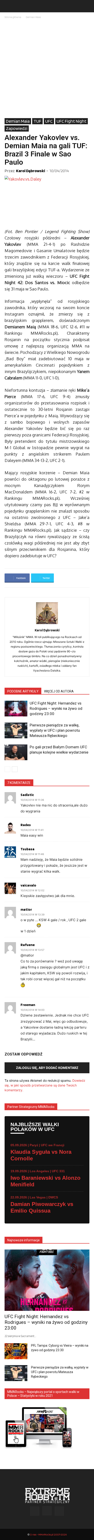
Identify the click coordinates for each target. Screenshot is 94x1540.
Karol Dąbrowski (30, 170)
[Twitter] (59, 1511)
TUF (37, 121)
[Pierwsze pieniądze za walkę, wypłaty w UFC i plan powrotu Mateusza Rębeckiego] (16, 730)
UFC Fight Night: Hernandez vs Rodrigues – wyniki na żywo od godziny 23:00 (56, 708)
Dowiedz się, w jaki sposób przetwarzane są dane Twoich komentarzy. (45, 1085)
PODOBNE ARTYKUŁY (23, 691)
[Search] (87, 6)
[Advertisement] (47, 69)
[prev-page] (7, 769)
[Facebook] (34, 1511)
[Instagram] (47, 1510)
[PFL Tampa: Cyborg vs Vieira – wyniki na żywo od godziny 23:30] (16, 1351)
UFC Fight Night (71, 121)
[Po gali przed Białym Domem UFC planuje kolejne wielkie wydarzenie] (16, 752)
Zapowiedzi (16, 128)
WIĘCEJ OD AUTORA (59, 691)
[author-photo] (47, 624)
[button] (7, 6)
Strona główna (13, 17)
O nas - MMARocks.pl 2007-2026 (48, 1534)
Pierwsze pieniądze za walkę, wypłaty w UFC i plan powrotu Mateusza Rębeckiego (55, 730)
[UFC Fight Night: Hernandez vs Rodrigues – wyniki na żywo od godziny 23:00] (16, 708)
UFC (49, 121)
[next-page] (15, 769)
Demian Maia (33, 17)
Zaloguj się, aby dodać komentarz (47, 1068)
